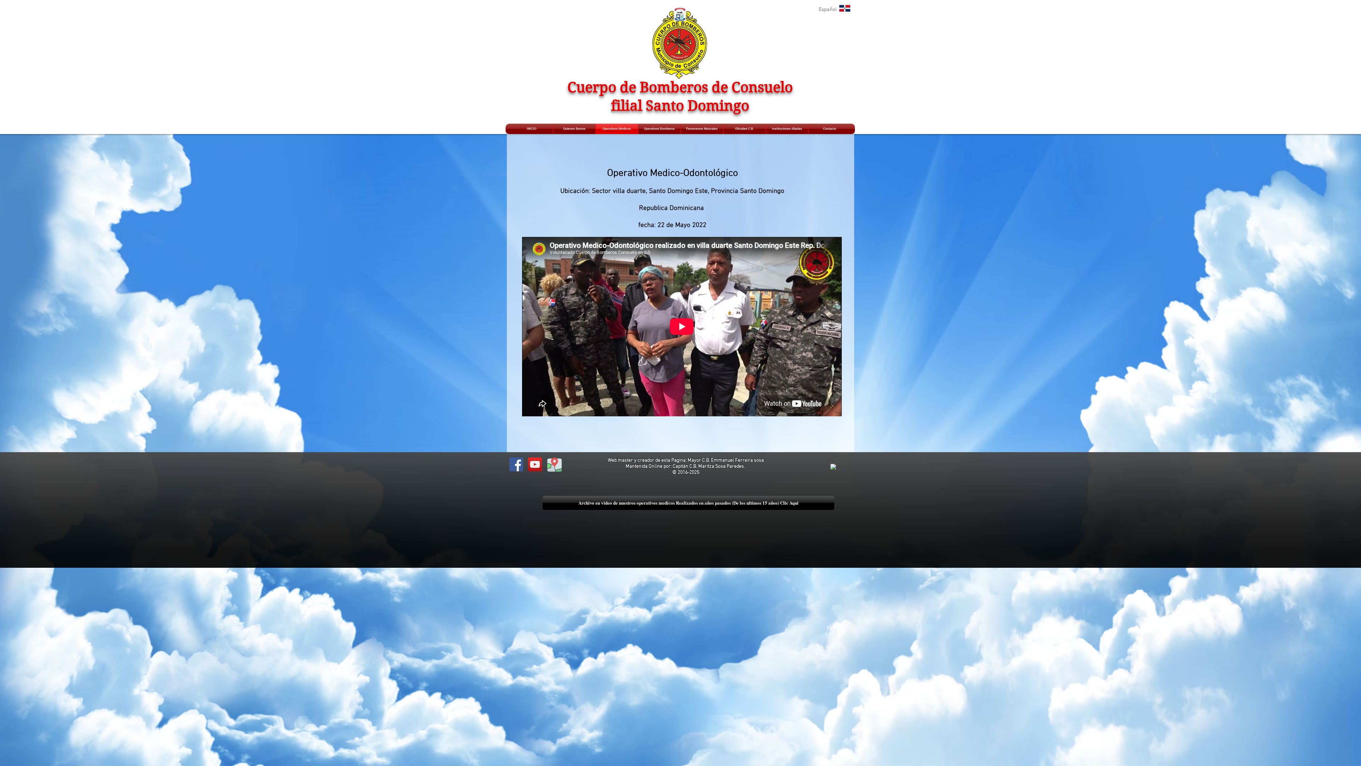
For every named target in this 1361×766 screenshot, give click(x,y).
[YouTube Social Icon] (535, 464)
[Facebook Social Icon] (516, 464)
